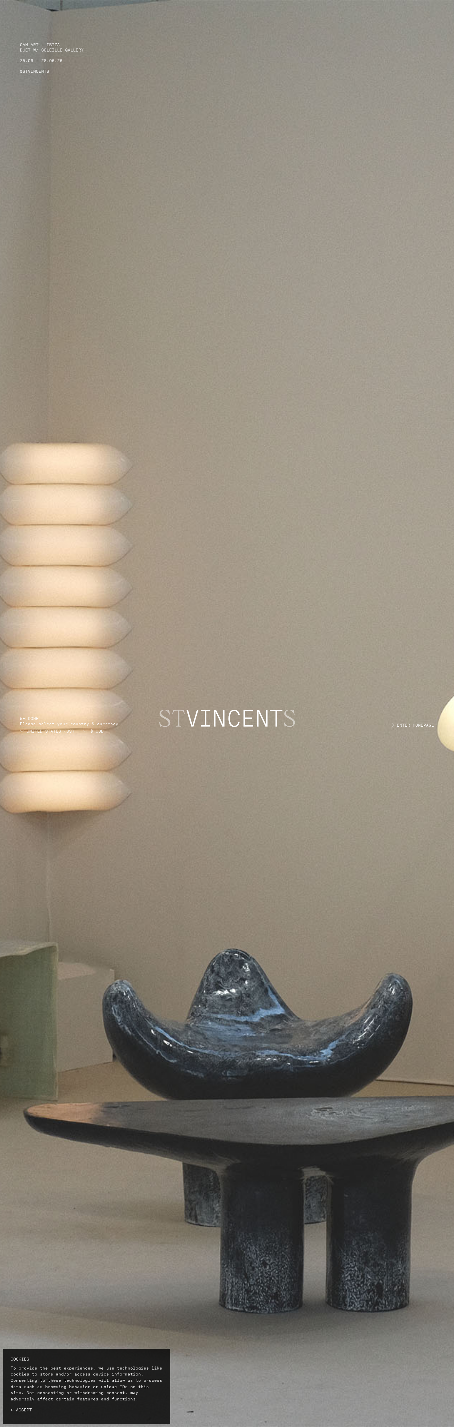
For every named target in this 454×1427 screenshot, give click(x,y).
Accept (24, 1409)
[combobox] (81, 730)
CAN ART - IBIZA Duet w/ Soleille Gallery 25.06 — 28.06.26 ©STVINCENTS (52, 57)
